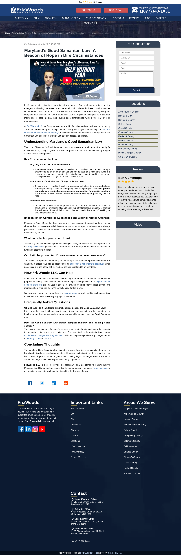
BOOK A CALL (116, 10)
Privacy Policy (77, 452)
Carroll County (125, 128)
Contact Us (76, 425)
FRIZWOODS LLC (89, 553)
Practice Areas (77, 408)
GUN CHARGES (70, 18)
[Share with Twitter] (42, 385)
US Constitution (78, 446)
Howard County (125, 144)
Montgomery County (127, 149)
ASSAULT (50, 18)
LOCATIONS (118, 18)
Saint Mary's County (127, 157)
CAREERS (161, 18)
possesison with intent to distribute (87, 264)
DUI (35, 18)
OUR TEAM (20, 18)
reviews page (70, 293)
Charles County (125, 132)
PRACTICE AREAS (94, 18)
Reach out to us (100, 368)
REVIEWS (134, 18)
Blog (14, 33)
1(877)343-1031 (154, 11)
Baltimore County (126, 120)
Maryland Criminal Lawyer (136, 408)
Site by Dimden (115, 553)
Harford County (125, 140)
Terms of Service (78, 457)
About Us (75, 430)
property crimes (34, 338)
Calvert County (125, 124)
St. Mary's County (132, 457)
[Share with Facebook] (30, 385)
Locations (75, 441)
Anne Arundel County (128, 112)
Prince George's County (129, 153)
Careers (74, 435)
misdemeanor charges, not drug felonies (43, 335)
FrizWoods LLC (34, 126)
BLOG (147, 18)
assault (47, 338)
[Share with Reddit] (65, 385)
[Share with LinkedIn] (53, 385)
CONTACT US (89, 10)
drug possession (36, 247)
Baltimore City (125, 116)
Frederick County (126, 136)
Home (7, 33)
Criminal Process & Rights (28, 33)
